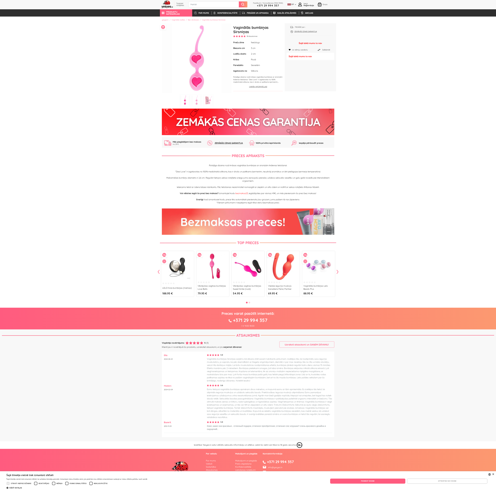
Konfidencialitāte (243, 467)
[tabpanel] (196, 58)
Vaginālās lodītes (178, 20)
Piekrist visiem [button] (367, 481)
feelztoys (255, 42)
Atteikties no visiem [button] (447, 481)
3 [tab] (208, 100)
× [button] (493, 474)
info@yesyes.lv (275, 467)
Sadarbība (211, 467)
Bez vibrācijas (193, 20)
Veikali (209, 463)
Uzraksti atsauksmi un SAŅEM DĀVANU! (307, 344)
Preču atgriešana (243, 463)
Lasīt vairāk (143, 479)
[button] (176, 13)
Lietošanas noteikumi (245, 470)
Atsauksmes (248, 335)
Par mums (211, 460)
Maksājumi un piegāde (246, 460)
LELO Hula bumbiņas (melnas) (177, 288)
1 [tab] (185, 100)
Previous (158, 272)
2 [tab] (196, 100)
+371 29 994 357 (268, 5)
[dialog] (248, 481)
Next (337, 272)
